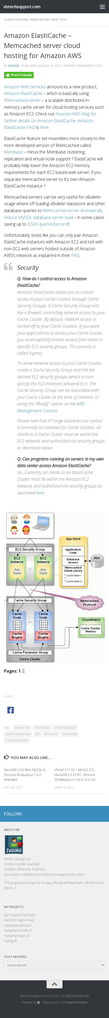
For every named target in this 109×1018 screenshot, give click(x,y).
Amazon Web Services (25, 87)
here (44, 127)
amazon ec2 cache (65, 727)
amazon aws (22, 727)
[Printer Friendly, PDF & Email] (19, 74)
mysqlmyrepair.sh (17, 935)
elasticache (50, 734)
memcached (40, 19)
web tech (59, 19)
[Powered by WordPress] (38, 1002)
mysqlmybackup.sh (18, 925)
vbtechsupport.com (21, 7)
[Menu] (102, 6)
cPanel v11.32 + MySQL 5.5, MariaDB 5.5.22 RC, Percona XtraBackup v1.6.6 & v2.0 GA (74, 774)
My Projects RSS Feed (19, 915)
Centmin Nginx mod (19, 920)
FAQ (75, 255)
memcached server (17, 740)
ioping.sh (10, 940)
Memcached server (22, 100)
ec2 (37, 734)
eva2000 (13, 66)
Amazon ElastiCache (23, 93)
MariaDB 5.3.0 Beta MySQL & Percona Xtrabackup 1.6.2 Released (25, 774)
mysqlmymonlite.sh (18, 930)
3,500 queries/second (48, 224)
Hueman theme (76, 1002)
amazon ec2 (42, 727)
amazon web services (18, 734)
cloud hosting (16, 19)
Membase (13, 152)
